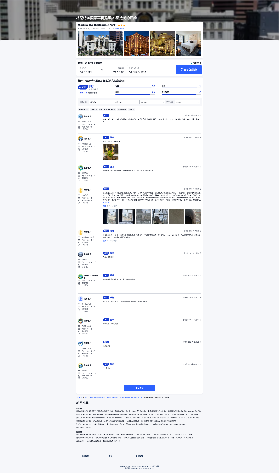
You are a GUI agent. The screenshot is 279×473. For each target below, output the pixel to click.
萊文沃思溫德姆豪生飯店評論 (167, 418)
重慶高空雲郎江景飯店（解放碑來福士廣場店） (135, 424)
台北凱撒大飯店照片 (94, 441)
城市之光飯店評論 (192, 414)
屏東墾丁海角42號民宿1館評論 (136, 411)
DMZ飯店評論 (98, 414)
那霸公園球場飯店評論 (84, 414)
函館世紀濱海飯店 (133, 421)
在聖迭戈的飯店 (112, 397)
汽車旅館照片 (188, 438)
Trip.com (79, 397)
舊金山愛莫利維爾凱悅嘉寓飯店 (165, 421)
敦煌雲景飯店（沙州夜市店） (86, 427)
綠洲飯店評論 (119, 411)
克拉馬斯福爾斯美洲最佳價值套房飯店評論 (90, 418)
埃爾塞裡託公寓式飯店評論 (177, 411)
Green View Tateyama (177, 424)
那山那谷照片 (80, 441)
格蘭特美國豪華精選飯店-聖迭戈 (131, 397)
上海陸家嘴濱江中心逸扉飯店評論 (157, 438)
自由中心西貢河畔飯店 (160, 424)
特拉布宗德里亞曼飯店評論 (146, 418)
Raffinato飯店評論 (194, 411)
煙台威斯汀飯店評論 (156, 414)
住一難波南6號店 (147, 421)
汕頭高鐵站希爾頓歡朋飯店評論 (133, 438)
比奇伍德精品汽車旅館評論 (157, 411)
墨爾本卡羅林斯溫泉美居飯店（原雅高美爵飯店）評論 (94, 411)
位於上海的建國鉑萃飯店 (124, 434)
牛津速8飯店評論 (130, 418)
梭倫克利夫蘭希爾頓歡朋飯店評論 (116, 414)
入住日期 (83, 68)
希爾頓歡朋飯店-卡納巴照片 (112, 441)
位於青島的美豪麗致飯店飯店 (86, 434)
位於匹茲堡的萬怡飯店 (142, 434)
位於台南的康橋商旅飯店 (106, 434)
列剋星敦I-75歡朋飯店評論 (138, 414)
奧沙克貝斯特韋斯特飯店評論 (174, 414)
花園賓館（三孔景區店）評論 (189, 418)
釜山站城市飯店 (112, 424)
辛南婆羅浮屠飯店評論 (114, 418)
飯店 (86, 397)
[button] (233, 3)
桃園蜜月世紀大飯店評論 (84, 438)
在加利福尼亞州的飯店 (97, 397)
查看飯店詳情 (119, 29)
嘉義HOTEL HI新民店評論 (183, 434)
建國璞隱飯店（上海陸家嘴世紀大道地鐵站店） (109, 421)
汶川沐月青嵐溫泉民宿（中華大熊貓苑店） (90, 424)
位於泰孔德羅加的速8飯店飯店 (162, 434)
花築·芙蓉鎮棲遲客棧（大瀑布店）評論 (108, 438)
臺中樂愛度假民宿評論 (84, 421)
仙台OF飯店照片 (176, 438)
